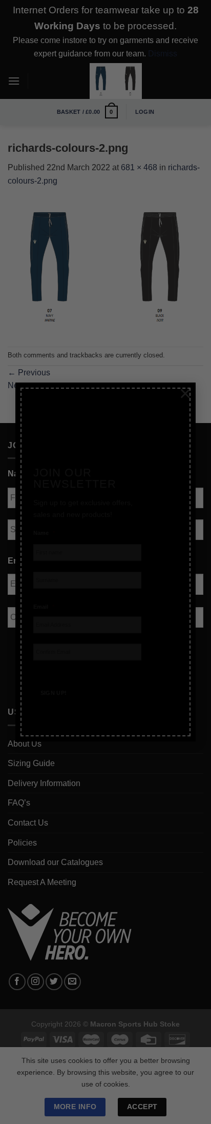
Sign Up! (53, 681)
